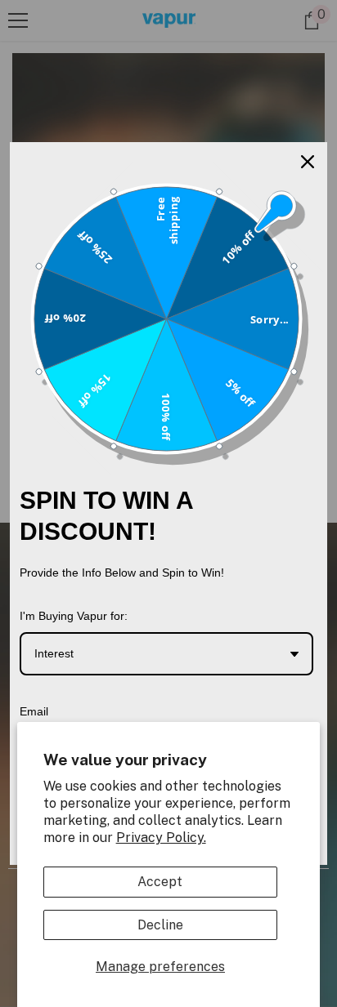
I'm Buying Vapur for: (74, 615)
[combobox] (166, 653)
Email (34, 711)
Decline (160, 925)
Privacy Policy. (161, 837)
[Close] (307, 161)
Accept (159, 881)
